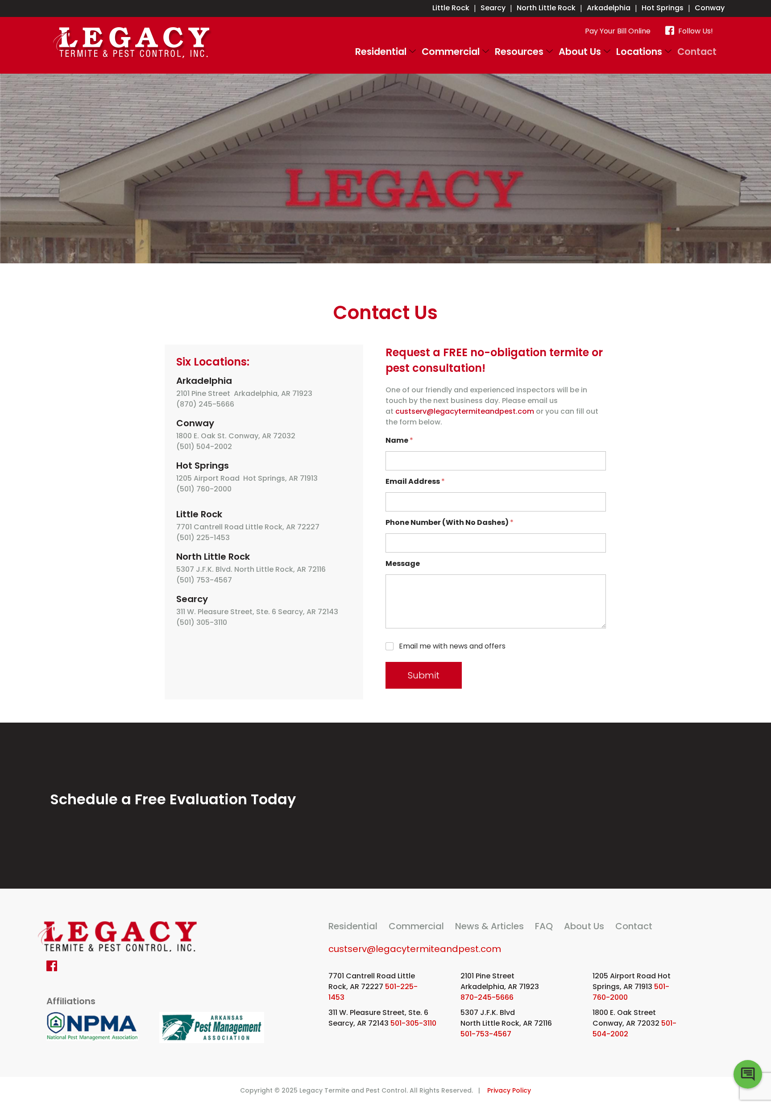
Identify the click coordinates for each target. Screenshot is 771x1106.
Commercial (451, 51)
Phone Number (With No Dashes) (450, 522)
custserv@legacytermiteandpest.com (464, 411)
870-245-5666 (487, 997)
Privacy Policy (509, 1090)
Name (399, 440)
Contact (697, 51)
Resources (519, 51)
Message (403, 563)
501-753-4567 (485, 1034)
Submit (423, 675)
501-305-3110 (413, 1023)
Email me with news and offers (452, 646)
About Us (580, 51)
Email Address (415, 481)
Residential (380, 51)
